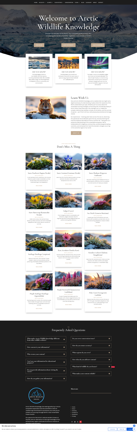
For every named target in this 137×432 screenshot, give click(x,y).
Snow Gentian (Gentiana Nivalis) (68, 173)
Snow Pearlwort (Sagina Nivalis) (39, 173)
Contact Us (75, 412)
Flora (76, 2)
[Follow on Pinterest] (80, 422)
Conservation (69, 2)
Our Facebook (98, 45)
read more (39, 185)
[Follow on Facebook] (72, 422)
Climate (49, 2)
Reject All (122, 429)
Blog (82, 2)
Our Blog (39, 45)
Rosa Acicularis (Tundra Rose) (68, 250)
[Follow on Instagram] (75, 422)
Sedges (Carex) (68, 211)
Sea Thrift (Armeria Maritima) (97, 213)
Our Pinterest (68, 45)
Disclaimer (75, 414)
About (95, 2)
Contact (100, 2)
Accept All (131, 429)
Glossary (88, 2)
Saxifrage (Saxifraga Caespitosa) (39, 254)
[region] (68, 428)
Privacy (74, 416)
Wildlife (41, 2)
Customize (112, 429)
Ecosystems (58, 2)
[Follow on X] (78, 422)
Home (35, 2)
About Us (76, 133)
